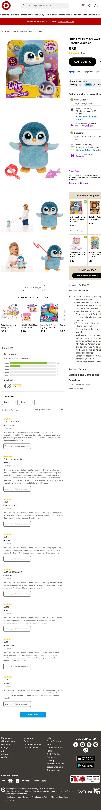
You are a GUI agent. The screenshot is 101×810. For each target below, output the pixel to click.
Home (48, 14)
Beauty (77, 14)
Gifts (84, 14)
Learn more (74, 183)
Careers (27, 741)
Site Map (10, 800)
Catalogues (6, 738)
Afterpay (5, 754)
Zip (2, 751)
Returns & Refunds (55, 763)
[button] (82, 61)
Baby (41, 14)
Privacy (26, 797)
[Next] (64, 316)
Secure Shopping (55, 767)
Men (30, 14)
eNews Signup (8, 741)
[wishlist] (90, 5)
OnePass (5, 757)
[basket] (96, 5)
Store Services (53, 770)
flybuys (4, 747)
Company (28, 738)
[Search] (23, 6)
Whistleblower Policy (40, 797)
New (16, 14)
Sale (98, 14)
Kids (36, 14)
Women (24, 14)
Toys (54, 14)
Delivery (50, 760)
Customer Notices (32, 744)
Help (49, 738)
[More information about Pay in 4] (94, 85)
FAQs (49, 744)
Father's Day (7, 14)
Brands (91, 14)
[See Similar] (16, 305)
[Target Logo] (6, 5)
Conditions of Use (13, 797)
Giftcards (5, 744)
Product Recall (31, 747)
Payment (51, 757)
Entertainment (65, 14)
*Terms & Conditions (59, 797)
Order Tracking (54, 741)
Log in (85, 183)
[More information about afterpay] (81, 85)
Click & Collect (54, 754)
